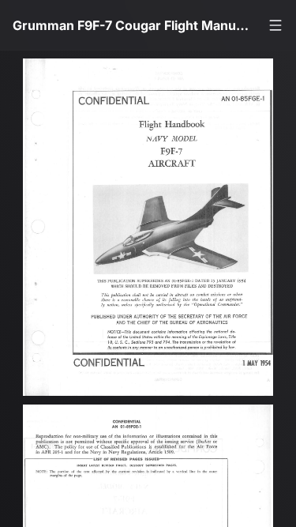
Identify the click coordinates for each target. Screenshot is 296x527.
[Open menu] (275, 25)
